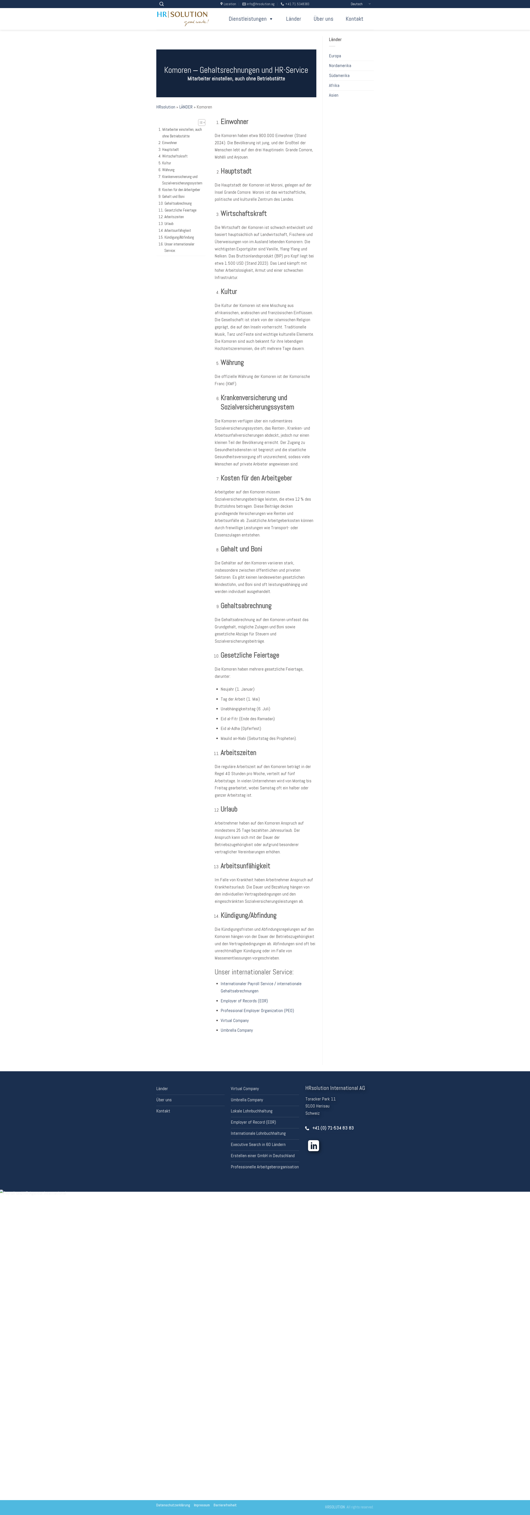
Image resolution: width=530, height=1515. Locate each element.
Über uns (323, 18)
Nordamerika (340, 66)
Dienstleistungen (248, 18)
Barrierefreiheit (225, 1505)
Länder (293, 18)
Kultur (166, 163)
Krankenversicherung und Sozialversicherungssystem (182, 179)
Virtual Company (235, 1020)
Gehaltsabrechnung (178, 203)
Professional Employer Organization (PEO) (257, 1010)
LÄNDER (186, 107)
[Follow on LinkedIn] (313, 1147)
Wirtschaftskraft (175, 156)
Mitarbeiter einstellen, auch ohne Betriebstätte (182, 132)
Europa (335, 56)
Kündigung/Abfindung (179, 237)
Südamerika (339, 75)
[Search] (161, 4)
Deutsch (357, 4)
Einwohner (169, 142)
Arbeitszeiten (174, 216)
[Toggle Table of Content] (199, 122)
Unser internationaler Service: (179, 247)
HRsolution (165, 107)
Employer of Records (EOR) (244, 1001)
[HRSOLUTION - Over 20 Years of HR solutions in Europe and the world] (183, 19)
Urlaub (168, 223)
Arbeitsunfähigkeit (177, 230)
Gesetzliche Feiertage (180, 210)
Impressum (202, 1505)
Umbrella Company (237, 1030)
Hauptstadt (170, 149)
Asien (333, 95)
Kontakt (354, 18)
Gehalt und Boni (173, 196)
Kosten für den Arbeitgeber (181, 189)
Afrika (334, 85)
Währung (168, 169)
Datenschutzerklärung (173, 1505)
